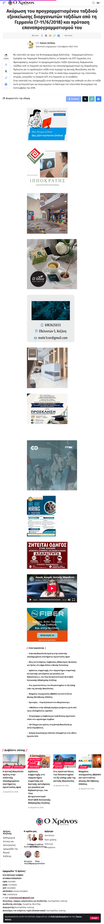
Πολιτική (58, 767)
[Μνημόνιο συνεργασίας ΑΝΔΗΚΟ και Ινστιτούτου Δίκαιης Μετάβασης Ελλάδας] (90, 761)
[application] (52, 588)
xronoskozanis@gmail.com (21, 898)
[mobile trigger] (5, 3)
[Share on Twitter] (46, 35)
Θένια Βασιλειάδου (40, 845)
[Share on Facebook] (42, 35)
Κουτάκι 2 (69, 763)
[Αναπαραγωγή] (30, 599)
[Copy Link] (54, 35)
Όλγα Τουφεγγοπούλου (37, 862)
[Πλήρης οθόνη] (73, 599)
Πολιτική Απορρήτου (60, 917)
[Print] (58, 35)
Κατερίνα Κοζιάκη (28, 862)
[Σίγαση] (69, 599)
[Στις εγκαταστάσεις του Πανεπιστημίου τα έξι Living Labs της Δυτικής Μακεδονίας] (64, 761)
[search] (93, 3)
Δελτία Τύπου (35, 759)
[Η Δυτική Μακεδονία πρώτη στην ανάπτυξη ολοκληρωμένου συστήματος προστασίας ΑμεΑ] (14, 761)
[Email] (50, 35)
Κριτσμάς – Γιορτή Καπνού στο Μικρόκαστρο (49, 702)
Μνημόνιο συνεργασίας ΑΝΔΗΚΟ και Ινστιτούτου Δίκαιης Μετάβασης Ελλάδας (90, 777)
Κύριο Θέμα (18, 767)
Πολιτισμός (34, 767)
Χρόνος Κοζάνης (47, 43)
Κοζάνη (7, 767)
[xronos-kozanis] (21, 3)
